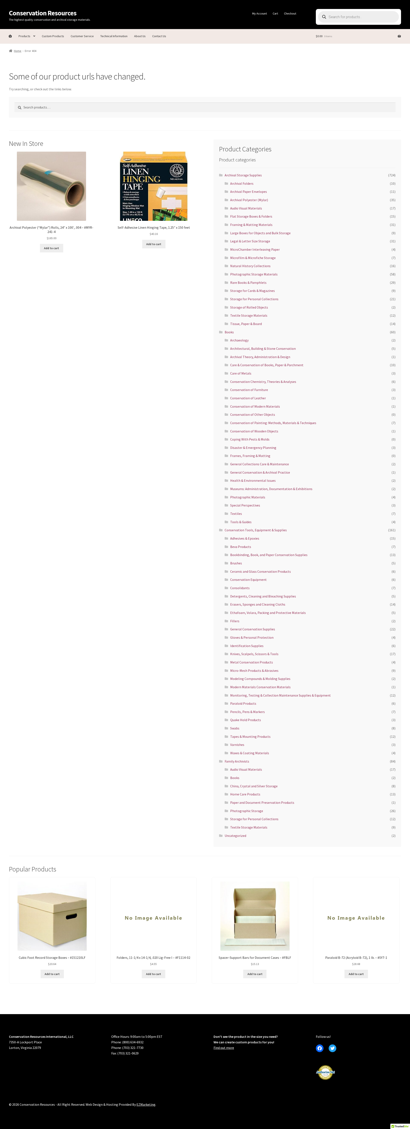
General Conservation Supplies (252, 629)
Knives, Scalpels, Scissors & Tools (254, 654)
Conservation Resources (42, 13)
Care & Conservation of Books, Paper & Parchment (266, 365)
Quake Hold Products (245, 720)
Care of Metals (240, 373)
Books (229, 332)
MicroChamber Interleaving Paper (255, 249)
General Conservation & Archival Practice (260, 472)
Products (24, 36)
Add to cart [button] (51, 248)
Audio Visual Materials (246, 208)
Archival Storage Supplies (243, 175)
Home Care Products (245, 794)
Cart (275, 13)
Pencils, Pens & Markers (247, 712)
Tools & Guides (241, 522)
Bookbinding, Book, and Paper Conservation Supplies (269, 555)
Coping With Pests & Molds (249, 439)
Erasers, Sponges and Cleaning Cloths (257, 604)
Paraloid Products (243, 703)
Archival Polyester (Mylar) (249, 200)
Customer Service (82, 36)
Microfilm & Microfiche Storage (253, 258)
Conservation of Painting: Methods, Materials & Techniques (273, 423)
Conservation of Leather (248, 398)
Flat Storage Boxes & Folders (251, 216)
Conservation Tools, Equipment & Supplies (256, 530)
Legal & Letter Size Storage (250, 241)
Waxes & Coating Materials (249, 753)
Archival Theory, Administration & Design (260, 357)
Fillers (234, 621)
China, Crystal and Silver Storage (254, 786)
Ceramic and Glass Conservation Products (260, 571)
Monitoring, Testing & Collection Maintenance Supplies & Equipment (280, 695)
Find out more (224, 1048)
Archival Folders (241, 183)
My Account (259, 13)
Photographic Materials (247, 497)
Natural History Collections (250, 266)
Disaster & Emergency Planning (253, 447)
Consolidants (240, 588)
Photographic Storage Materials (254, 274)
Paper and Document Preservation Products (262, 802)
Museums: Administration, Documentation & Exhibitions (271, 489)
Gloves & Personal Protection (252, 637)
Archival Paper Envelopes (248, 191)
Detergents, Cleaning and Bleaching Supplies (263, 596)
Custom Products (53, 36)
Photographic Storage (246, 811)
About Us (140, 36)
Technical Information (113, 36)
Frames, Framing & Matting (250, 456)
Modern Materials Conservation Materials (260, 687)
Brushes (236, 563)
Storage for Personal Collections (254, 299)
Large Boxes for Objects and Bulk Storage (260, 233)
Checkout (290, 13)
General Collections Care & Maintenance (259, 464)
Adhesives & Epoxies (244, 538)
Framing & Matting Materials (251, 225)
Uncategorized (235, 835)
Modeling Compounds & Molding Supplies (260, 679)
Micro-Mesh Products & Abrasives (254, 670)
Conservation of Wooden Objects (254, 431)
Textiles (236, 513)
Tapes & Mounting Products (250, 736)
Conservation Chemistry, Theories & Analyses (263, 381)
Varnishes (237, 744)
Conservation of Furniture (249, 390)
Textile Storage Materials (248, 315)
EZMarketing (145, 1104)
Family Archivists (237, 761)
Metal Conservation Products (251, 662)
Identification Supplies (247, 646)
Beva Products (240, 547)
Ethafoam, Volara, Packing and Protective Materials (268, 613)
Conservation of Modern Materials (255, 406)
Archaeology (239, 340)
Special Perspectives (245, 505)
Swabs (234, 728)
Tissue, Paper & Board (246, 324)
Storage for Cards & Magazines (252, 290)
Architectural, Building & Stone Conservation (263, 348)
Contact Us (159, 36)
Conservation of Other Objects (252, 414)
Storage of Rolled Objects (249, 307)
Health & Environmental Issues (253, 480)
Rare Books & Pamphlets (248, 282)
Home (17, 51)
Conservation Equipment (248, 579)
